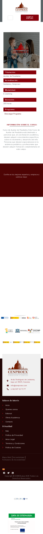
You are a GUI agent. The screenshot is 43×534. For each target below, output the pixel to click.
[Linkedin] (13, 473)
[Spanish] (3, 469)
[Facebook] (4, 473)
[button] (19, 72)
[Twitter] (8, 473)
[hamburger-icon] (10, 18)
